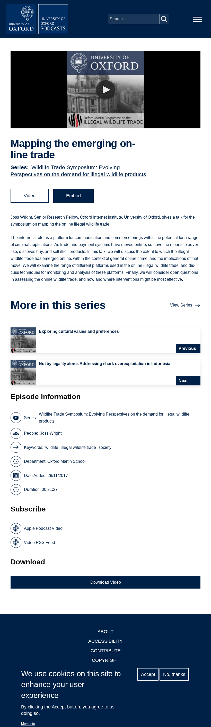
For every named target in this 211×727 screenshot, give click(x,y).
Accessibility (105, 641)
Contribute (106, 650)
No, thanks (174, 674)
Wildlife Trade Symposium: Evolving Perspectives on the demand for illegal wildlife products (114, 417)
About (105, 631)
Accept (148, 674)
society (105, 447)
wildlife (51, 447)
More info (28, 724)
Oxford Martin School (66, 461)
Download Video (105, 582)
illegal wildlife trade (78, 447)
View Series (181, 305)
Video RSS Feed (39, 542)
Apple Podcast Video (43, 528)
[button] (105, 90)
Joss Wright (50, 433)
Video (30, 195)
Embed (73, 195)
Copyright (105, 660)
